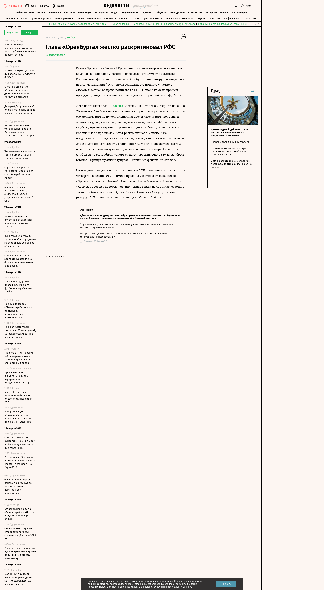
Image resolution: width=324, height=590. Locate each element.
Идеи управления (64, 18)
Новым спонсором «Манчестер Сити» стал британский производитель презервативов (18, 310)
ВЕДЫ (24, 18)
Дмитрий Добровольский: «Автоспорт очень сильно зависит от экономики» (19, 110)
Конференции (231, 18)
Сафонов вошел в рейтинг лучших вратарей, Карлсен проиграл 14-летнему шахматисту (20, 553)
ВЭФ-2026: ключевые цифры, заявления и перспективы (76, 24)
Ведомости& (94, 18)
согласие (138, 584)
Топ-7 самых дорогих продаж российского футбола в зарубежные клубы (18, 286)
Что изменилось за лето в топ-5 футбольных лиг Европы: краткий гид (19, 155)
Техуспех (201, 18)
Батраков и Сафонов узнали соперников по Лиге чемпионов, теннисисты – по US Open (19, 130)
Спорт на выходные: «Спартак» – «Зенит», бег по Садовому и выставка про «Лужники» (19, 442)
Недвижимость (130, 12)
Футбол (71, 37)
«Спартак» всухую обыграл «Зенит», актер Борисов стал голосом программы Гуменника (18, 416)
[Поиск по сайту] (236, 6)
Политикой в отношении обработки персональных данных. (159, 586)
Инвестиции (84, 12)
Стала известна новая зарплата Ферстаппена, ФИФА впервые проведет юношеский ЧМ (19, 260)
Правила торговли (41, 18)
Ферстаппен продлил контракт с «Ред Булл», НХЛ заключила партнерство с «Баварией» (18, 486)
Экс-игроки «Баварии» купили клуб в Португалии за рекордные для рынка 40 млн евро (20, 241)
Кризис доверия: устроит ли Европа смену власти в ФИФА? (19, 74)
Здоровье (215, 18)
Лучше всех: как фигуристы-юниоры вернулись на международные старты (18, 377)
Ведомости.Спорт (55, 55)
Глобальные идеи (24, 12)
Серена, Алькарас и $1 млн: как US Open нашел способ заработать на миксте (18, 172)
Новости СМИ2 (55, 256)
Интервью (211, 12)
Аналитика (110, 18)
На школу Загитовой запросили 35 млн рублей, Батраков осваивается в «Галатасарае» (20, 332)
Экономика (55, 12)
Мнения (224, 12)
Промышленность (152, 18)
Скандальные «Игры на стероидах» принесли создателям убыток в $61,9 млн (20, 533)
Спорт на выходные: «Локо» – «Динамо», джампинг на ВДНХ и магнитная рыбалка (16, 91)
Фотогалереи (239, 12)
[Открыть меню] (256, 6)
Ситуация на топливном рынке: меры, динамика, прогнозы (230, 24)
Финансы (69, 12)
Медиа (114, 12)
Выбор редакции (120, 24)
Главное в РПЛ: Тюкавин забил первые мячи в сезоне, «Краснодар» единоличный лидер (19, 357)
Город (80, 18)
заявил (118, 106)
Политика (147, 12)
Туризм (246, 18)
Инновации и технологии (179, 18)
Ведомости (12, 18)
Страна (135, 18)
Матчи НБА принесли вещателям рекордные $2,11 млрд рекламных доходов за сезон (18, 579)
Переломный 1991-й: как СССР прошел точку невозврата (164, 24)
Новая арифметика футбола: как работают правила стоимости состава (18, 221)
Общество (161, 12)
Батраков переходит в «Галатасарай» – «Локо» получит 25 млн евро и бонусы (19, 514)
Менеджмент (177, 12)
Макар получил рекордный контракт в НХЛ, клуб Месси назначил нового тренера (20, 49)
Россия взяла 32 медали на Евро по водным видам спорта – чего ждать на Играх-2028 (19, 462)
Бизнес (41, 12)
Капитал (123, 18)
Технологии (101, 12)
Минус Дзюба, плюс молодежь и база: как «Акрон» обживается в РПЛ (18, 397)
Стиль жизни (195, 12)
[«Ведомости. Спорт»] (117, 6)
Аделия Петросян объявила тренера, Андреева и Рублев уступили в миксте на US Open (18, 194)
